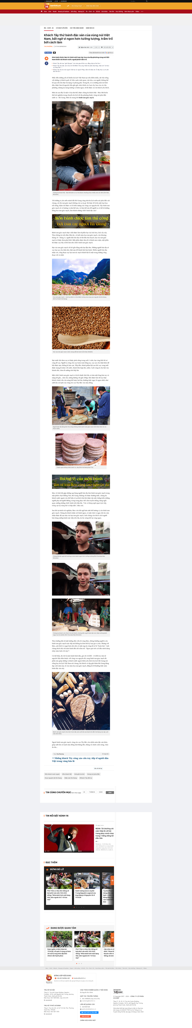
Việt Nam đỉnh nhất (93, 6)
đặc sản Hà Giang (71, 778)
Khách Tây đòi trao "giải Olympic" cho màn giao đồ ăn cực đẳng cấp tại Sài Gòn (76, 63)
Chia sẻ (48, 52)
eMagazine (49, 1)
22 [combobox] (84, 792)
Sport (71, 968)
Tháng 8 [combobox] (92, 792)
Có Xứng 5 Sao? (77, 6)
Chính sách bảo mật (88, 1020)
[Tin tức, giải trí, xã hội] (54, 6)
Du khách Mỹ (67, 774)
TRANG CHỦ (41, 11)
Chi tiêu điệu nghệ (77, 28)
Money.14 (81, 11)
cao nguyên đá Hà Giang (54, 778)
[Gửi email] (54, 53)
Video (137, 11)
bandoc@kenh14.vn (80, 978)
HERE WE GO (90, 28)
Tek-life (111, 11)
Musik (54, 11)
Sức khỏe (105, 11)
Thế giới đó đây (109, 968)
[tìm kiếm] (147, 1)
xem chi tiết (85, 1016)
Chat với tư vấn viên (90, 1012)
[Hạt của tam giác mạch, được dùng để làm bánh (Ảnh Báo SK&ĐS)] (81, 328)
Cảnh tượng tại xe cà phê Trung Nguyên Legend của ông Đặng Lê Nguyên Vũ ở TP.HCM (85, 894)
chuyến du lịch (79, 774)
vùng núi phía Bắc (94, 774)
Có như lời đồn (62, 28)
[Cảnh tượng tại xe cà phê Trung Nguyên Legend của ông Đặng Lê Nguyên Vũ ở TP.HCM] (87, 881)
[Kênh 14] (49, 979)
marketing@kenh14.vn (88, 1001)
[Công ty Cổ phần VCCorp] (118, 991)
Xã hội (98, 11)
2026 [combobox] (100, 792)
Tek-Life (124, 968)
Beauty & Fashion (63, 11)
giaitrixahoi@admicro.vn (89, 1009)
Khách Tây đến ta (86, 778)
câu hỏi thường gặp (63, 978)
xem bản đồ (49, 1000)
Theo (81, 754)
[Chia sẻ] (46, 63)
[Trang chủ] (46, 58)
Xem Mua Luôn (129, 11)
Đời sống (73, 11)
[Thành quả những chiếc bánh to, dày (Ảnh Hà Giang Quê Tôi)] (81, 449)
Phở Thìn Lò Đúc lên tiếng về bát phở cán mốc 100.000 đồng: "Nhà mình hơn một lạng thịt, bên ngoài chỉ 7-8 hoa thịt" (58, 895)
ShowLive (64, 1)
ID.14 (56, 1)
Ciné (49, 11)
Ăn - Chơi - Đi (90, 11)
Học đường (119, 11)
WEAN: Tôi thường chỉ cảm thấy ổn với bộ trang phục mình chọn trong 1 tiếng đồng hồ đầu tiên (105, 833)
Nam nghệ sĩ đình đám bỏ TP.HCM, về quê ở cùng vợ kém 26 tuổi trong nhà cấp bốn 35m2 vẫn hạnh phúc (59, 952)
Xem (109, 792)
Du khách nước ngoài (52, 774)
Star (45, 11)
